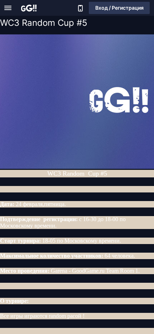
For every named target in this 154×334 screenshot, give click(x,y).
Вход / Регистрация (119, 8)
